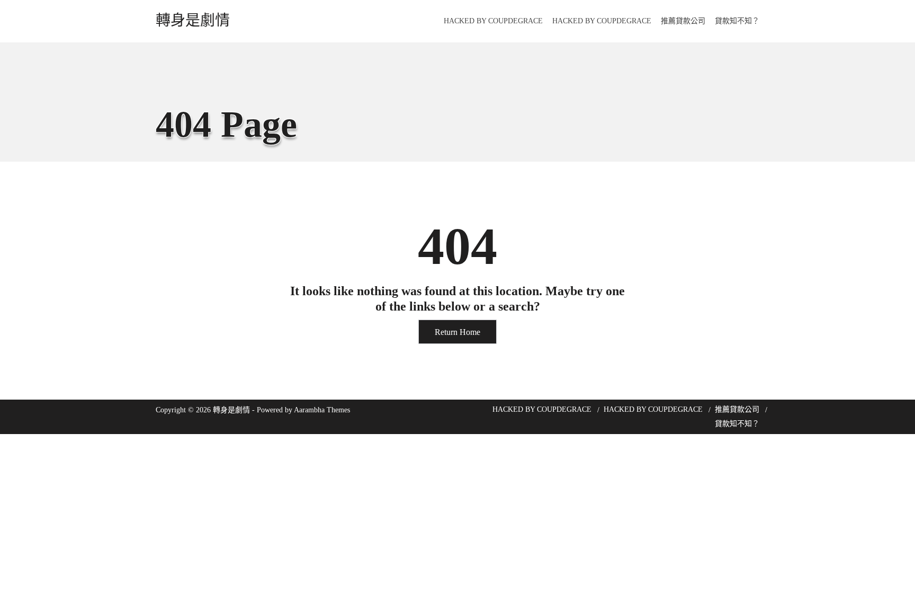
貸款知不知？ (737, 21)
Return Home (457, 332)
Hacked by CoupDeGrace (493, 21)
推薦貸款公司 (683, 21)
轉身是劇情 (193, 20)
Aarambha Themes (322, 410)
